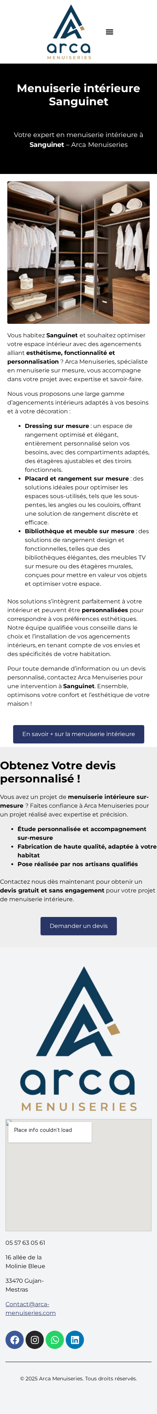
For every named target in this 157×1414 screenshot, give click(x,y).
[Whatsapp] (55, 1340)
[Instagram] (35, 1340)
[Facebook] (14, 1340)
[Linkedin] (75, 1340)
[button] (110, 32)
